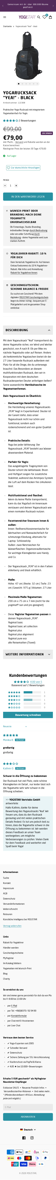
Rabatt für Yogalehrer (13, 942)
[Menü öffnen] (4, 17)
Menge (6, 180)
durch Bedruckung (38, 230)
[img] (10, 735)
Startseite (7, 26)
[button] (11, 120)
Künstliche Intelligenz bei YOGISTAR (20, 919)
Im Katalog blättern (12, 963)
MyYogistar (8, 958)
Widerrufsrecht (10, 909)
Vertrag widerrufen (12, 925)
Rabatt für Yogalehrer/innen (24, 272)
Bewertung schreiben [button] (28, 715)
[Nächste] (53, 6)
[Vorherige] (3, 6)
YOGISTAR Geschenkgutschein (33, 297)
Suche (6, 878)
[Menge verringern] (5, 185)
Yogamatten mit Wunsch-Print (17, 968)
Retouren (7, 914)
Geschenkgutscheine (13, 952)
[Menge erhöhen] (16, 185)
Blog (5, 973)
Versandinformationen (14, 903)
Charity (6, 978)
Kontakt (7, 883)
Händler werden (11, 947)
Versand (19, 142)
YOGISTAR (31, 1173)
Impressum (8, 888)
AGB (5, 893)
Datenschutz (9, 898)
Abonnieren (28, 1116)
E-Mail (14, 1005)
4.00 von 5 (36, 681)
